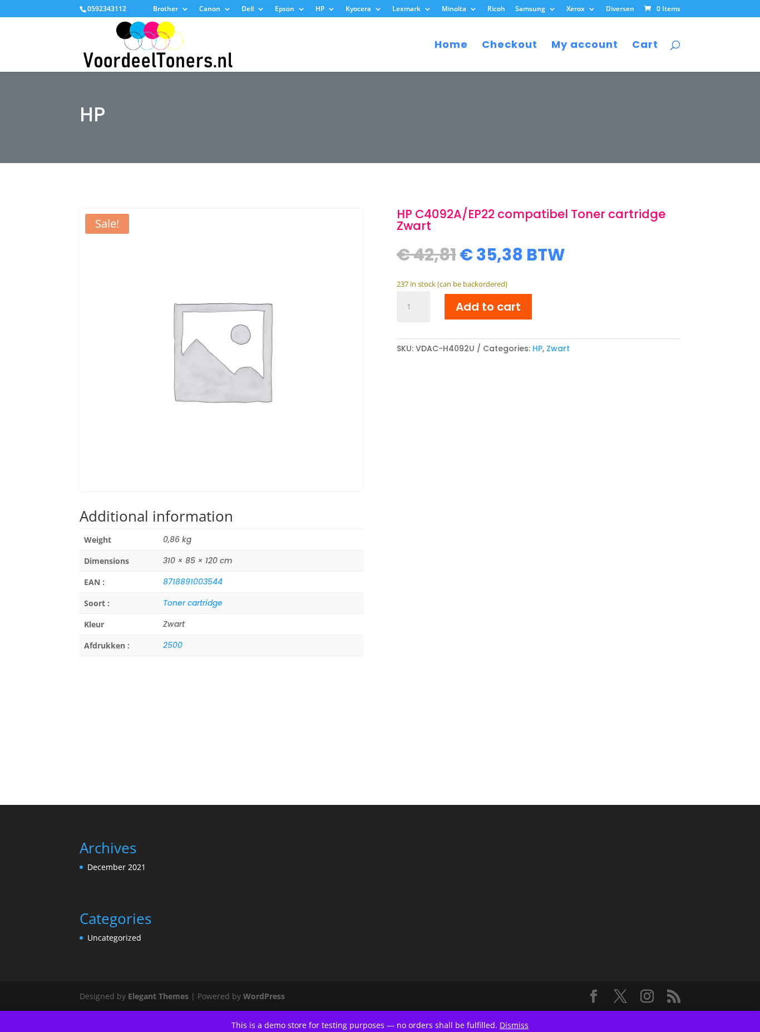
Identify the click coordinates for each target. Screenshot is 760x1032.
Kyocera (358, 9)
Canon (209, 9)
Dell (247, 9)
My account (584, 46)
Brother (165, 9)
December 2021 (116, 867)
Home (451, 46)
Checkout (509, 46)
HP (319, 9)
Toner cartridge (193, 602)
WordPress (264, 996)
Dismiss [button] (514, 1025)
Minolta (454, 9)
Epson (284, 9)
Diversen (620, 9)
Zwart (558, 348)
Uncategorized (114, 937)
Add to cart (488, 306)
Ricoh (496, 9)
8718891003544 (193, 581)
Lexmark (406, 9)
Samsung (530, 9)
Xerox (575, 9)
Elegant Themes (158, 996)
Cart (645, 46)
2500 (172, 645)
